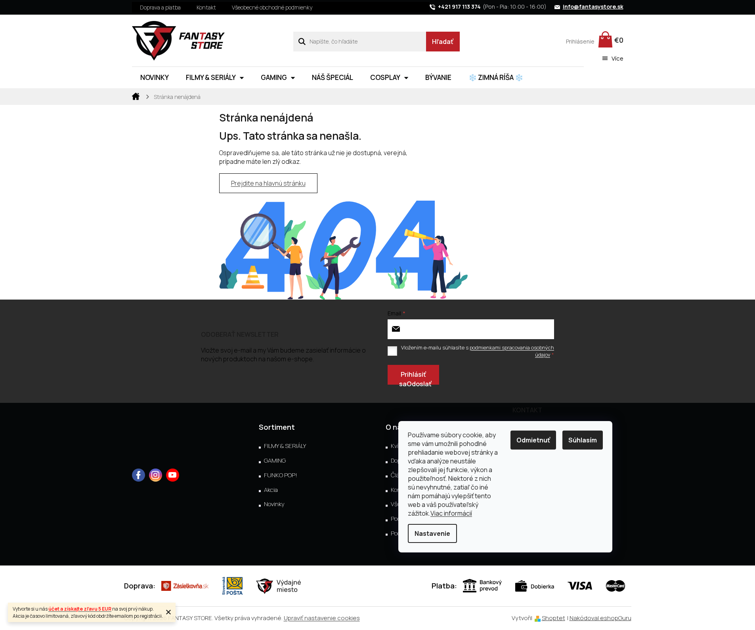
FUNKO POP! (280, 475)
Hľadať (442, 41)
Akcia (271, 490)
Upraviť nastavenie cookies (322, 618)
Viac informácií (451, 513)
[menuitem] (154, 77)
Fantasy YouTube (172, 475)
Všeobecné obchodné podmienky (272, 7)
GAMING (275, 461)
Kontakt (206, 7)
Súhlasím (582, 440)
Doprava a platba (160, 7)
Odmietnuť (533, 440)
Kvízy (398, 446)
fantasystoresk (155, 475)
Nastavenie (432, 533)
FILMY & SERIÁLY (285, 446)
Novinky (274, 504)
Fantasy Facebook (138, 475)
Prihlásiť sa (412, 377)
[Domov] (136, 95)
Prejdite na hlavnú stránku (268, 183)
